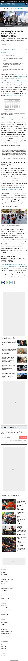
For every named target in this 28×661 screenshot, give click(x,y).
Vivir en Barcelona (5, 574)
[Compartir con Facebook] (2, 282)
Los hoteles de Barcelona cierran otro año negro (13, 59)
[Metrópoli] (14, 4)
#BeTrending (4, 590)
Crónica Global (5, 598)
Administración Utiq (6, 636)
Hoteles (5, 49)
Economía (3, 583)
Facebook (3, 646)
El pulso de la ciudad (6, 577)
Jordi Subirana (4, 52)
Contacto (3, 624)
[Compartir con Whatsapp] (7, 282)
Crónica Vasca (4, 601)
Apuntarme (23, 437)
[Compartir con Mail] (12, 282)
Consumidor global (6, 610)
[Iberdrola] (20, 8)
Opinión (3, 586)
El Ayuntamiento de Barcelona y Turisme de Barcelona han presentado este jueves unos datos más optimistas (14, 266)
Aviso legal (4, 629)
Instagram (4, 648)
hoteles (5, 229)
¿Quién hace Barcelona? (7, 579)
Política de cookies (6, 633)
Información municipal (6, 588)
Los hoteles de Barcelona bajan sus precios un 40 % (13, 70)
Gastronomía (4, 581)
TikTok (3, 651)
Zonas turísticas (11, 49)
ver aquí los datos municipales (14, 95)
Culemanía (3, 603)
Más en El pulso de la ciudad (11, 496)
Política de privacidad (6, 631)
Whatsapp (3, 655)
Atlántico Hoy (4, 607)
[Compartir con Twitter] (4, 282)
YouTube (3, 653)
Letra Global (4, 605)
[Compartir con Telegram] (10, 282)
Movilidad (3, 572)
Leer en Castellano (4, 6)
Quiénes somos (4, 622)
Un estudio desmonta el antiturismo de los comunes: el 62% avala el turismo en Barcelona (13, 64)
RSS (2, 627)
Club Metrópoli (5, 614)
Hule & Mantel (4, 612)
